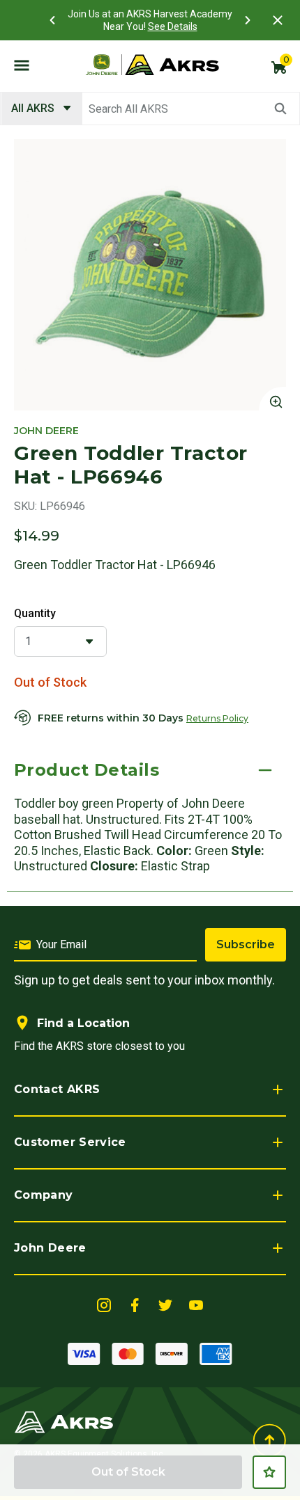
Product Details (86, 770)
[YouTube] (196, 1304)
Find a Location (83, 1023)
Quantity (35, 613)
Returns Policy (217, 718)
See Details (172, 26)
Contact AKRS (57, 1089)
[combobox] (150, 108)
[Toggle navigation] (21, 64)
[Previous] (52, 20)
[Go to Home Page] (64, 1421)
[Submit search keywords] (280, 108)
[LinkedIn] (104, 1304)
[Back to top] (269, 1440)
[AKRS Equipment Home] (152, 64)
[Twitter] (165, 1304)
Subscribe (245, 944)
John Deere (50, 1247)
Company (43, 1195)
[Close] (277, 20)
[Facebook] (134, 1304)
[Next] (247, 20)
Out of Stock (128, 1471)
